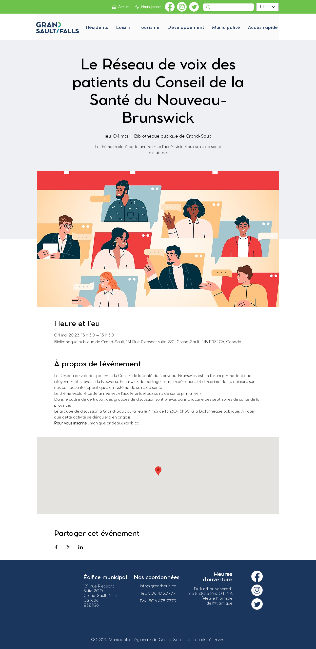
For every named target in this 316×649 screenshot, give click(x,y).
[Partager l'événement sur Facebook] (56, 547)
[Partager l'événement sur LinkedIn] (80, 547)
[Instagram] (182, 7)
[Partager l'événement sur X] (68, 547)
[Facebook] (170, 7)
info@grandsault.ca (158, 586)
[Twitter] (194, 7)
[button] (97, 27)
